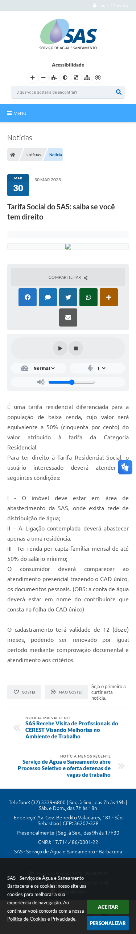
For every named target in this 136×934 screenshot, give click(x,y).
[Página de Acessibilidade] (98, 77)
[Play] (60, 348)
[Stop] (76, 348)
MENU (19, 113)
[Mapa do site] (87, 77)
